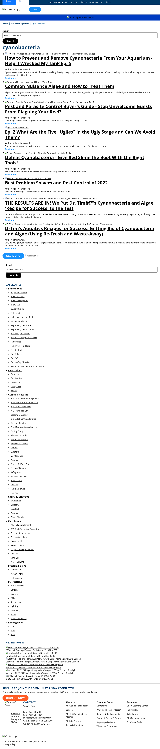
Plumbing (15, 460)
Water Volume (17, 561)
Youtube (15, 716)
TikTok (14, 722)
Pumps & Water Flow (20, 464)
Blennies (15, 374)
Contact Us (101, 705)
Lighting (14, 447)
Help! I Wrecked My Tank (22, 317)
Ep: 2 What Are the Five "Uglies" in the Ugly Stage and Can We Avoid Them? (80, 134)
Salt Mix (14, 484)
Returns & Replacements (108, 714)
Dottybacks (16, 386)
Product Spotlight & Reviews (24, 337)
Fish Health (16, 313)
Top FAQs (15, 358)
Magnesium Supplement (22, 549)
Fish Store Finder (135, 722)
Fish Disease (16, 578)
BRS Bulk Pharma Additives (23, 419)
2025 (13, 630)
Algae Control (17, 573)
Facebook (15, 713)
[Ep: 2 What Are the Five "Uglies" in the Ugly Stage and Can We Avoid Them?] (16, 127)
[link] (150, 9)
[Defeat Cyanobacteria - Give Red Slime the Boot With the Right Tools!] (38, 153)
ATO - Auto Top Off (19, 410)
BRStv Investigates (19, 300)
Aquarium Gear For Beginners (25, 398)
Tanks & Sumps (18, 488)
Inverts (14, 390)
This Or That (16, 350)
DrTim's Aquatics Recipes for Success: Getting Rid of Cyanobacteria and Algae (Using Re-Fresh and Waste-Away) (79, 231)
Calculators (132, 714)
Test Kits (14, 493)
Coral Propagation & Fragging (24, 427)
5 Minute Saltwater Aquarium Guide (27, 366)
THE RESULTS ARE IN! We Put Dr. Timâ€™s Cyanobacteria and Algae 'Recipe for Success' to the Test (79, 205)
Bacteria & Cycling (19, 415)
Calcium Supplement (20, 533)
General (14, 594)
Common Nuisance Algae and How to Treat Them (59, 86)
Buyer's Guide (17, 308)
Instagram (16, 719)
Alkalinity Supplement (21, 525)
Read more (10, 78)
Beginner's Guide (19, 292)
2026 (13, 626)
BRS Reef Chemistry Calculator (25, 529)
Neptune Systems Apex (21, 325)
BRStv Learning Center (137, 705)
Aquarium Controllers (21, 406)
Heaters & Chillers (19, 443)
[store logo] (13, 9)
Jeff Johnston (19, 239)
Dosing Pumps (17, 431)
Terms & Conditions (75, 725)
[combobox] (80, 35)
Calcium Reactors (19, 423)
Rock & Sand (16, 480)
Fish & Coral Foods (19, 439)
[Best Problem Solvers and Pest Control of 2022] (28, 178)
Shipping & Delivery (105, 722)
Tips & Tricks (16, 354)
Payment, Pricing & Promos (109, 718)
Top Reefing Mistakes (20, 362)
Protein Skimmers (19, 468)
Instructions (132, 709)
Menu (36, 9)
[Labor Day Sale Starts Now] (80, 17)
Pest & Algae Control (20, 333)
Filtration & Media (19, 435)
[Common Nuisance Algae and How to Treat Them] (29, 82)
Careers (69, 709)
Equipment (16, 500)
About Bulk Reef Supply (77, 705)
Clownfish (15, 382)
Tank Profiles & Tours (20, 345)
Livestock (15, 451)
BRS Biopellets (17, 585)
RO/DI (13, 614)
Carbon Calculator (19, 537)
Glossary (15, 504)
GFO (13, 598)
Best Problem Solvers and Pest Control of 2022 (56, 183)
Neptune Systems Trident (23, 329)
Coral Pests (16, 569)
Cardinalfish (16, 378)
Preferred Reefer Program (108, 709)
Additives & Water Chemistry (24, 402)
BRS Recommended (136, 718)
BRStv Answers (17, 296)
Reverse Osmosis (19, 476)
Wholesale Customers (106, 726)
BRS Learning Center (20, 24)
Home (5, 24)
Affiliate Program (74, 721)
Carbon (14, 589)
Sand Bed (15, 557)
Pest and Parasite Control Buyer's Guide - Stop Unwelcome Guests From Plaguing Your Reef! (78, 109)
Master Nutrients (19, 321)
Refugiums (16, 472)
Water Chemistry (18, 517)
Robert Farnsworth (21, 69)
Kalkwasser (16, 602)
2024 (13, 634)
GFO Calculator (18, 545)
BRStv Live (15, 304)
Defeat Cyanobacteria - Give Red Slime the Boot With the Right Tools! (74, 160)
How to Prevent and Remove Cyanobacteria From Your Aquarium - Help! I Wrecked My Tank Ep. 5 (78, 60)
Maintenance (17, 456)
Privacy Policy (8, 744)
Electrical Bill (16, 541)
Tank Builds (16, 341)
